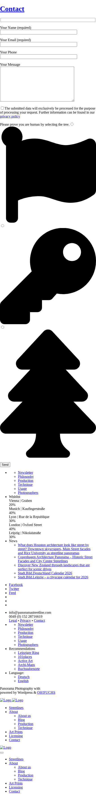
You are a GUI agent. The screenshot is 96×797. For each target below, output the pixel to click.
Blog (21, 720)
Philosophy (26, 476)
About (13, 712)
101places (25, 657)
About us (24, 716)
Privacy (25, 620)
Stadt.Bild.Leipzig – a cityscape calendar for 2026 (53, 577)
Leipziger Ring (28, 653)
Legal (13, 620)
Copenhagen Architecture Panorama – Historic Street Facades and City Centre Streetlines (55, 559)
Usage (22, 488)
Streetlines (16, 708)
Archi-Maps (26, 665)
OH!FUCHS (46, 692)
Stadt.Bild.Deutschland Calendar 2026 (45, 573)
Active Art (25, 661)
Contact (12, 9)
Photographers (28, 493)
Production (25, 480)
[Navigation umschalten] (2, 752)
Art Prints (16, 732)
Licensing (16, 736)
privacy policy (10, 116)
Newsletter (25, 472)
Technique (25, 484)
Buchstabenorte (29, 669)
